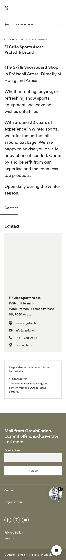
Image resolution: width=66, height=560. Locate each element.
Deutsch (10, 554)
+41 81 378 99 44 (26, 338)
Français (46, 554)
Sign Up (33, 470)
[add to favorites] (58, 24)
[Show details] (60, 489)
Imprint (9, 538)
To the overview (21, 24)
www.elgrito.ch (25, 323)
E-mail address (12, 450)
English (22, 554)
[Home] (6, 10)
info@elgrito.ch (25, 330)
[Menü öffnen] (56, 550)
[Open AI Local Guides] (55, 493)
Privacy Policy (13, 532)
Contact (11, 207)
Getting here (23, 345)
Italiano (34, 554)
